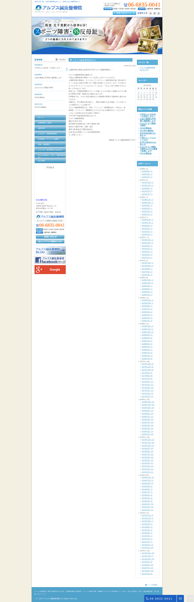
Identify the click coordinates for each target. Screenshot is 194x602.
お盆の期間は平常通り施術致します (48, 78)
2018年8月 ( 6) (147, 338)
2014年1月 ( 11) (147, 510)
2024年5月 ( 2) (147, 211)
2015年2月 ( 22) (147, 469)
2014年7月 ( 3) (147, 492)
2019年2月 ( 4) (147, 318)
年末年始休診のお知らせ (148, 134)
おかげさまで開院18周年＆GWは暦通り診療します (148, 149)
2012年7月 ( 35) (147, 568)
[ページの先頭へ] (153, 585)
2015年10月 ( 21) (148, 446)
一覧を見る (62, 59)
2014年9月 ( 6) (147, 486)
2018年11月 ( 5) (147, 329)
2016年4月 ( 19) (147, 425)
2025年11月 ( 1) (147, 185)
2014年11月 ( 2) (147, 480)
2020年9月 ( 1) (147, 286)
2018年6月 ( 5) (147, 344)
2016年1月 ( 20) (147, 434)
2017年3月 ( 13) (147, 391)
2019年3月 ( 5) (147, 315)
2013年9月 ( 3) (147, 524)
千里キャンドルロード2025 (148, 139)
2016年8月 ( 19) (147, 414)
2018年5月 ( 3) (147, 347)
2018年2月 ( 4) (147, 356)
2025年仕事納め (40, 107)
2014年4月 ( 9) (147, 501)
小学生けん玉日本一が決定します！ (48, 68)
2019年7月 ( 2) (147, 309)
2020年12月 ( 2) (147, 280)
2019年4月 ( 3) (147, 312)
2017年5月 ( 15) (147, 385)
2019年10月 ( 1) (147, 303)
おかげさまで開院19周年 (44, 88)
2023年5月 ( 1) (147, 229)
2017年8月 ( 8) (147, 376)
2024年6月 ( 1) (147, 208)
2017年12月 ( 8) (147, 364)
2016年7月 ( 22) (147, 417)
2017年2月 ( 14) (147, 394)
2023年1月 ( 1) (147, 234)
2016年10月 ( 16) (148, 408)
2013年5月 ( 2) (147, 536)
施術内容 (55, 591)
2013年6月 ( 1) (147, 533)
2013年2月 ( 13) (147, 545)
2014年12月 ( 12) (148, 477)
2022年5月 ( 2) (147, 249)
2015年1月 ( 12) (147, 472)
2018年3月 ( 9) (147, 353)
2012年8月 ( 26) (147, 565)
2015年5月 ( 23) (147, 460)
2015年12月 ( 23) (148, 440)
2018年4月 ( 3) (147, 350)
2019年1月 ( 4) (147, 321)
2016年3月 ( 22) (147, 428)
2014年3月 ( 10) (147, 504)
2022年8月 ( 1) (147, 246)
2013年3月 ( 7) (147, 542)
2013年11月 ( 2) (147, 518)
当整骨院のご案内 (45, 591)
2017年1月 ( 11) (147, 396)
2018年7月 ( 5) (147, 341)
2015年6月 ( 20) (147, 457)
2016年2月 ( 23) (147, 431)
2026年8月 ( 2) (147, 171)
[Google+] (50, 274)
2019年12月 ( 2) (147, 300)
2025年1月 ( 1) (147, 194)
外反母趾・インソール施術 (83, 591)
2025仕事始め (146, 153)
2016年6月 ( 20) (147, 420)
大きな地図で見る (41, 199)
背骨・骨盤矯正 (98, 591)
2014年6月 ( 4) (147, 495)
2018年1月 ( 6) (147, 359)
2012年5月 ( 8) (147, 574)
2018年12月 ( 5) (147, 326)
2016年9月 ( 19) (147, 411)
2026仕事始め (40, 97)
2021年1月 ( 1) (147, 275)
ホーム (37, 591)
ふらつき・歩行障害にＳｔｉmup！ (115, 591)
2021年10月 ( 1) (147, 266)
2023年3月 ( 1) (147, 232)
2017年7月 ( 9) (147, 379)
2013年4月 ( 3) (147, 539)
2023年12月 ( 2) (147, 220)
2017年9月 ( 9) (147, 373)
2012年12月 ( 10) (148, 553)
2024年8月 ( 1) (147, 205)
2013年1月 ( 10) (147, 548)
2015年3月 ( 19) (147, 466)
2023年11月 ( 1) (147, 223)
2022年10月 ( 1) (147, 243)
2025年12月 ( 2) (147, 182)
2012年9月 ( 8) (147, 562)
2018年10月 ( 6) (147, 332)
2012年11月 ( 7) (147, 556)
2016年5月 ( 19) (147, 422)
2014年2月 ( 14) (147, 507)
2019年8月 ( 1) (147, 306)
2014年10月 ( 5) (147, 483)
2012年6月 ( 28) (147, 571)
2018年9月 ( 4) (147, 335)
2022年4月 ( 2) (147, 252)
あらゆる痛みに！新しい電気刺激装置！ (141, 591)
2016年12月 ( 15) (148, 402)
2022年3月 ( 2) (147, 255)
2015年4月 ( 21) (147, 463)
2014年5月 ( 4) (147, 498)
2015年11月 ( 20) (148, 443)
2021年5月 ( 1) (147, 272)
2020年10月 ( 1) (147, 283)
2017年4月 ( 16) (147, 388)
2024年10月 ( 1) (147, 203)
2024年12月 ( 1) (147, 200)
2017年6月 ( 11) (147, 382)
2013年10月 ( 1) (147, 521)
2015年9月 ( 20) (147, 448)
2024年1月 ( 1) (147, 214)
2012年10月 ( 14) (148, 559)
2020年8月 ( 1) (147, 289)
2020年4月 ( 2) (147, 292)
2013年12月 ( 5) (147, 515)
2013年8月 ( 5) (147, 527)
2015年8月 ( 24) (147, 451)
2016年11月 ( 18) (148, 405)
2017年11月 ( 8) (147, 367)
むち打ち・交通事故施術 (66, 591)
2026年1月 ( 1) (147, 177)
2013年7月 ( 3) (147, 530)
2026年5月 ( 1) (147, 174)
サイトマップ (41, 594)
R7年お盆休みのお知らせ (148, 143)
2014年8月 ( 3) (147, 489)
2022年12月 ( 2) (147, 240)
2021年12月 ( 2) (147, 263)
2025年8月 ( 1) (147, 188)
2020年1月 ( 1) (147, 295)
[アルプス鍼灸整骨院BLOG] (50, 254)
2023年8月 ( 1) (147, 226)
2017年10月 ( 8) (147, 370)
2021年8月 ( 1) (147, 269)
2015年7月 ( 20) (147, 454)
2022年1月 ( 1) (147, 258)
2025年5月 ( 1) (147, 191)
